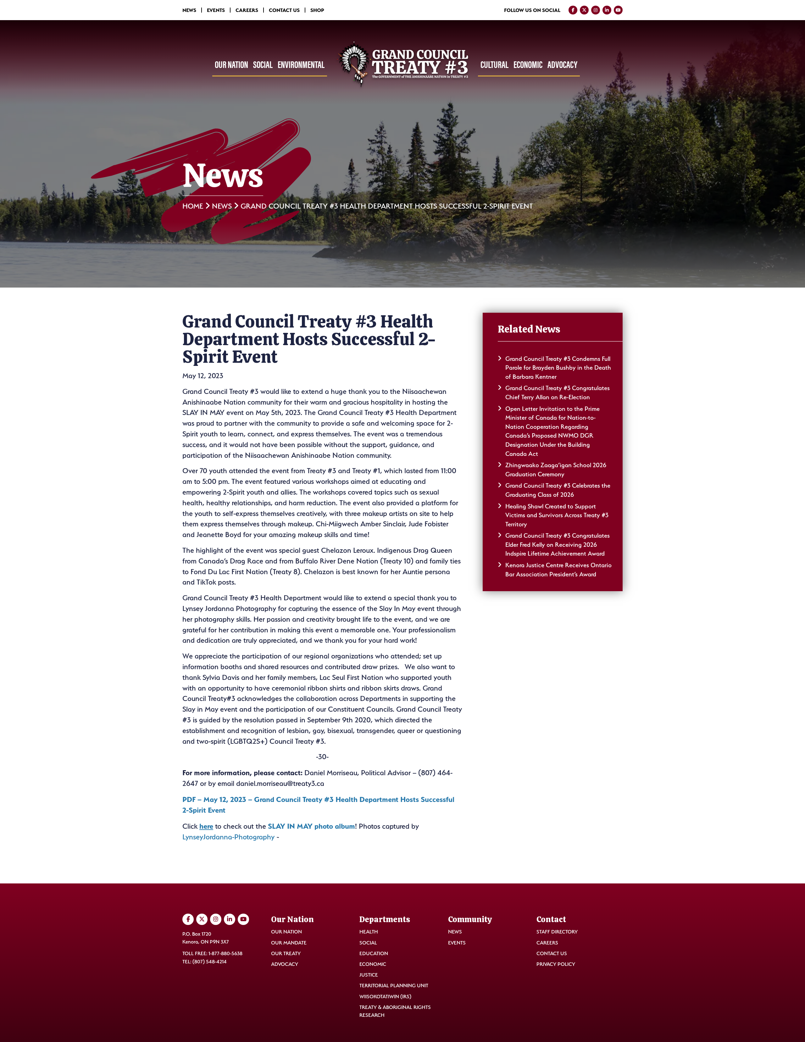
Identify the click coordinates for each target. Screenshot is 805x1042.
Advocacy (562, 64)
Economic (528, 64)
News (189, 10)
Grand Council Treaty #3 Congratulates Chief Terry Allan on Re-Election (557, 392)
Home (192, 206)
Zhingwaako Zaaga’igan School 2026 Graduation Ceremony (555, 469)
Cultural (494, 64)
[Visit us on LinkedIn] (606, 10)
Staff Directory (557, 932)
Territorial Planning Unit (393, 986)
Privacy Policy (555, 964)
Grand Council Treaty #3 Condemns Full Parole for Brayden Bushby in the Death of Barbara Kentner (558, 367)
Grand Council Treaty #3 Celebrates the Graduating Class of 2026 (557, 490)
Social (263, 64)
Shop (317, 10)
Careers (247, 10)
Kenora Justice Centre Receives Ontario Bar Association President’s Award (558, 569)
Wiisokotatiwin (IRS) (385, 996)
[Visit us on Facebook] (573, 10)
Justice (368, 975)
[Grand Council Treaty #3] (402, 65)
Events (216, 10)
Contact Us (284, 10)
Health (368, 932)
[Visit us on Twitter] (584, 10)
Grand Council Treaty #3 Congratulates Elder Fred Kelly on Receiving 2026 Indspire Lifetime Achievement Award (557, 544)
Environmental (301, 64)
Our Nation (231, 64)
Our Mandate (289, 942)
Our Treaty (286, 953)
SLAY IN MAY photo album (311, 826)
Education (373, 953)
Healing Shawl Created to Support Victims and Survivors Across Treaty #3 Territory (556, 515)
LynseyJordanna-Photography (228, 836)
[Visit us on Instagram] (595, 10)
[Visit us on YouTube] (618, 10)
